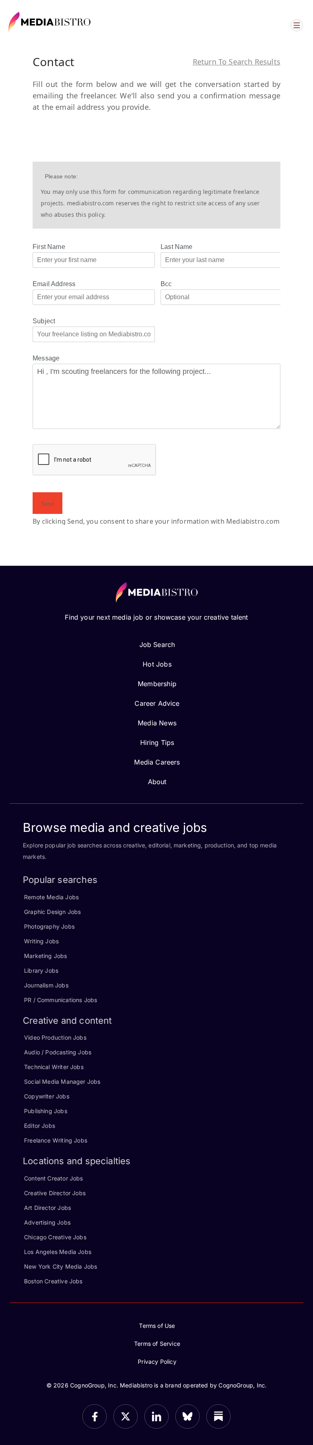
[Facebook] (94, 1416)
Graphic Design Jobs (52, 911)
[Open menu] (296, 25)
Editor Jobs (39, 1125)
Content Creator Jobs (53, 1178)
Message (46, 358)
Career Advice (156, 703)
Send (47, 503)
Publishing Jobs (45, 1110)
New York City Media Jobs (60, 1266)
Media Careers (157, 762)
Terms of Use (157, 1325)
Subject (44, 321)
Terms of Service (157, 1343)
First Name (49, 246)
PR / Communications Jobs (60, 999)
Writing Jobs (41, 941)
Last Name (177, 246)
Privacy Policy (157, 1361)
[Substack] (218, 1416)
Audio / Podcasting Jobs (57, 1052)
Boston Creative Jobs (53, 1281)
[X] (125, 1416)
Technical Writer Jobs (54, 1066)
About (157, 782)
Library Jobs (41, 970)
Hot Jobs (157, 664)
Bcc (166, 283)
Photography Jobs (49, 926)
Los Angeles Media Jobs (57, 1251)
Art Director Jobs (47, 1207)
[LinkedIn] (156, 1416)
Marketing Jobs (45, 955)
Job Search (157, 644)
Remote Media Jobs (51, 897)
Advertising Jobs (47, 1222)
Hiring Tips (157, 742)
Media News (157, 723)
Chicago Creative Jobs (55, 1237)
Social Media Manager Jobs (62, 1081)
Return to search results (236, 62)
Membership (157, 684)
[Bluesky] (187, 1416)
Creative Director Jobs (55, 1192)
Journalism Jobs (46, 985)
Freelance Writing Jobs (55, 1140)
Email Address (54, 283)
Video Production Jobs (55, 1037)
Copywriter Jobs (46, 1096)
